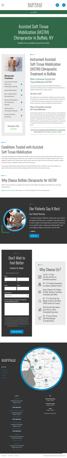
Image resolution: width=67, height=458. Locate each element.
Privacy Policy (4, 455)
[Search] (64, 5)
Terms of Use (10, 455)
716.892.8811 (46, 132)
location (39, 190)
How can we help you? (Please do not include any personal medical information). (16, 300)
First (5, 282)
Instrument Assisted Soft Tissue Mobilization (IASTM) (11, 84)
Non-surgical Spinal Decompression (11, 95)
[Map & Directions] (17, 405)
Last (18, 282)
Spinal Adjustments (11, 90)
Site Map (16, 455)
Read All (34, 236)
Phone (6, 285)
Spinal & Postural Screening (10, 115)
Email (18, 285)
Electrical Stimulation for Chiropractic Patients (11, 102)
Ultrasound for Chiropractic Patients (11, 109)
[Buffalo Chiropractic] (35, 5)
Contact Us (4, 375)
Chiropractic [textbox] (8, 296)
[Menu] (3, 5)
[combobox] (17, 295)
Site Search (4, 378)
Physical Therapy (5, 372)
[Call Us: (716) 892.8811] (57, 5)
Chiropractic (4, 370)
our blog (25, 190)
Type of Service (8, 292)
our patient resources (9, 190)
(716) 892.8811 (16, 407)
